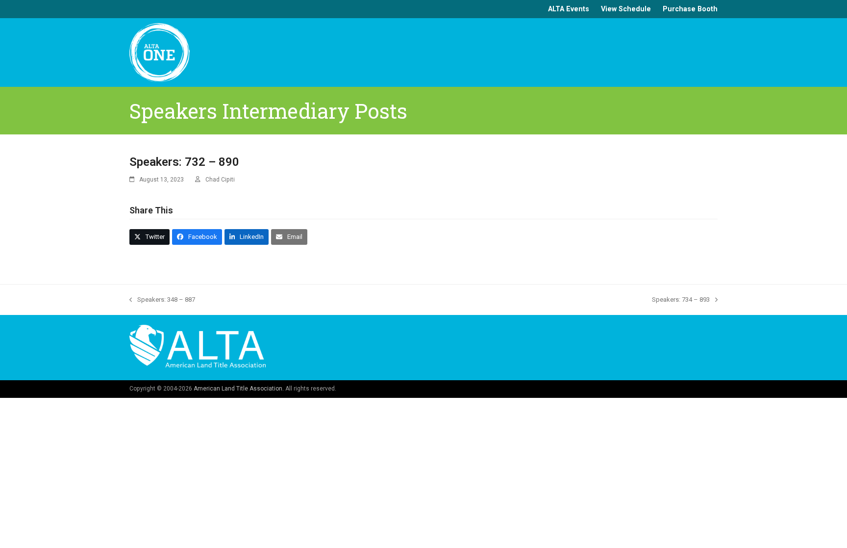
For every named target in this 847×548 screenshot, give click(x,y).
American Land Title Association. (239, 388)
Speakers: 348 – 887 (162, 300)
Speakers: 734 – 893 (681, 300)
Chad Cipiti (220, 179)
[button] (149, 236)
